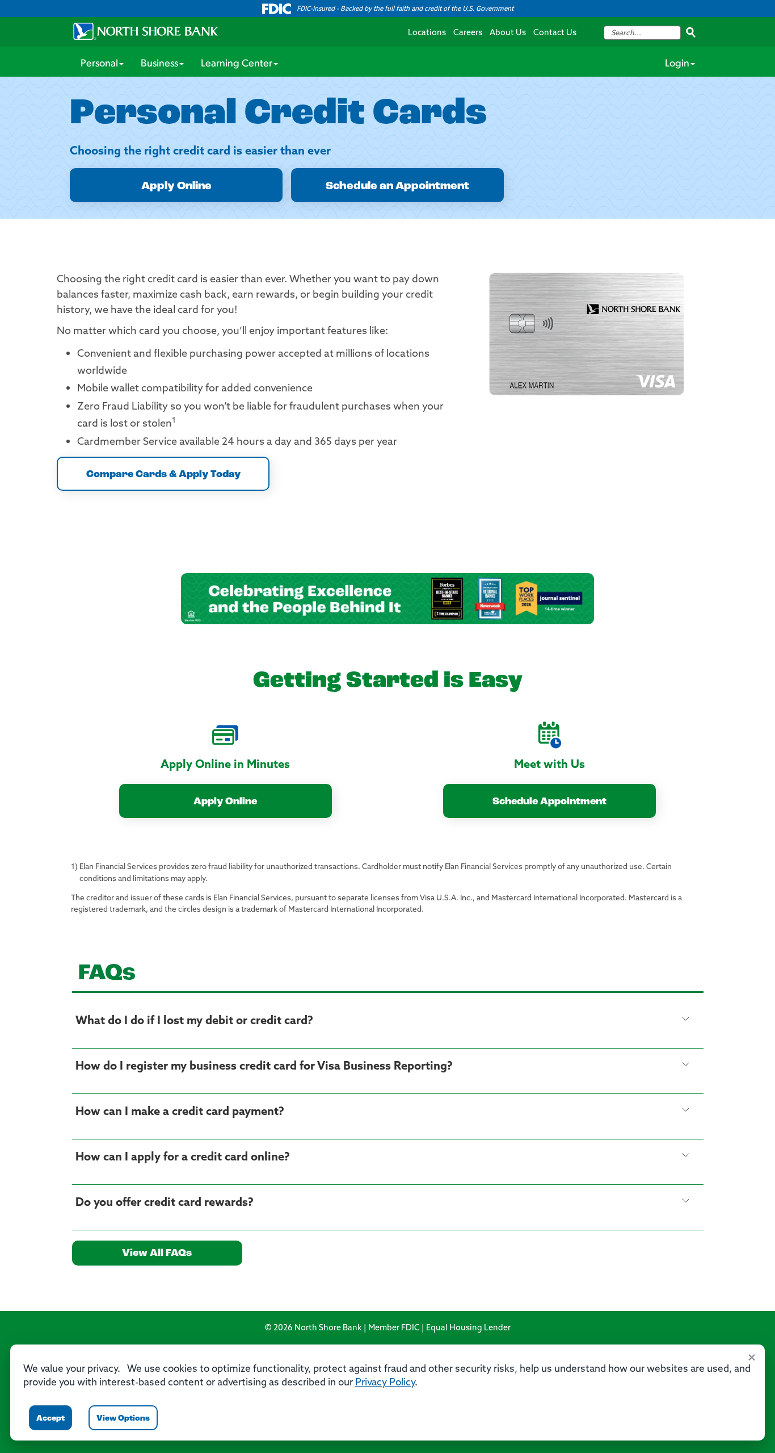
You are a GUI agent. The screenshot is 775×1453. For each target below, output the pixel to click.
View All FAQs (157, 1254)
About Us (508, 33)
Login (677, 64)
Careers (467, 33)
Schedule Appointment (549, 802)
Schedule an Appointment (397, 186)
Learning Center (236, 64)
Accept (50, 1418)
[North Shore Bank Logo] (146, 31)
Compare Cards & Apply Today (163, 475)
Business (159, 64)
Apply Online (176, 186)
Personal (99, 64)
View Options (123, 1418)
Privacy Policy (385, 1383)
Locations (427, 33)
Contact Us (554, 33)
